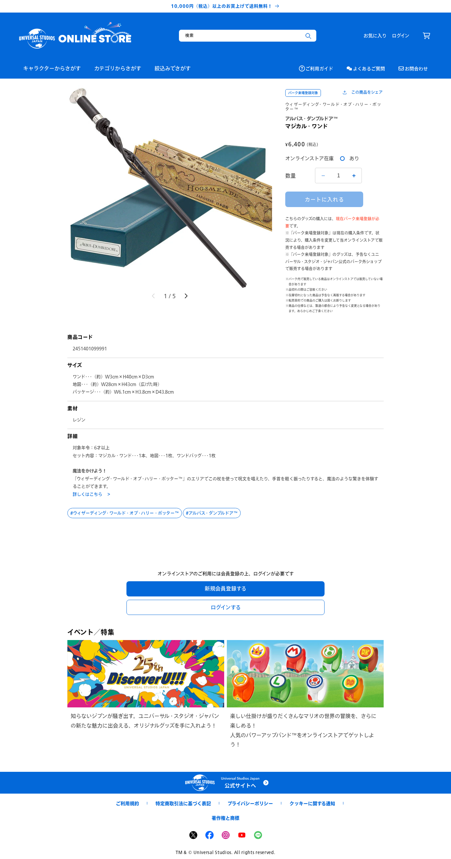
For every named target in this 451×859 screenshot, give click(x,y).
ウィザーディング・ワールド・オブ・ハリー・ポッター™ (333, 107)
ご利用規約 (127, 803)
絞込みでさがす (173, 68)
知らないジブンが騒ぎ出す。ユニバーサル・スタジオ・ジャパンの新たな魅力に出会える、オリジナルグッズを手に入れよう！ (145, 720)
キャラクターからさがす (52, 68)
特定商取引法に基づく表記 (183, 803)
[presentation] (169, 187)
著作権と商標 (225, 818)
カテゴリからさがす (117, 68)
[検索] (308, 36)
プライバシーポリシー (250, 803)
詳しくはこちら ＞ (92, 494)
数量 (290, 175)
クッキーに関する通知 (312, 803)
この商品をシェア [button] (367, 92)
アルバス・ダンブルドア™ (213, 513)
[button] (426, 36)
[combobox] (248, 35)
